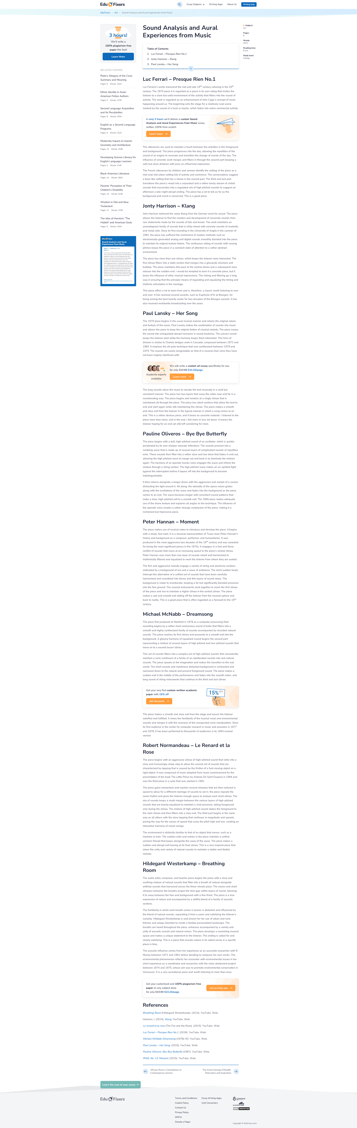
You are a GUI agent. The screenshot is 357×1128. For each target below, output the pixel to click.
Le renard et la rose (154, 1025)
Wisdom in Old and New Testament (114, 204)
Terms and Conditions (186, 1098)
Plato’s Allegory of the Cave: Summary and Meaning (116, 77)
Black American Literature (114, 173)
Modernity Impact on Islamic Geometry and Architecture (116, 143)
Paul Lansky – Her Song (164, 64)
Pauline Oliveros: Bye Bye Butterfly (162, 1051)
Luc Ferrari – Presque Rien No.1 (169, 54)
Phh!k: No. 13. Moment (155, 1058)
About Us (232, 4)
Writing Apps (216, 4)
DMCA (178, 1117)
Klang (168, 1019)
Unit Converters (210, 1102)
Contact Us (180, 1107)
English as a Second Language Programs (117, 126)
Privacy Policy (182, 1112)
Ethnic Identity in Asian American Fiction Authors (114, 94)
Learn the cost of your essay (118, 1084)
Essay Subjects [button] (194, 4)
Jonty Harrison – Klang (163, 59)
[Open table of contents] (191, 68)
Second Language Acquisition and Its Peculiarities (117, 110)
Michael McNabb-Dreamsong (159, 1038)
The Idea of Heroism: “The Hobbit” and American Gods (116, 220)
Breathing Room (152, 1012)
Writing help (249, 4)
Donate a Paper (182, 1121)
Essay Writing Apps (212, 1098)
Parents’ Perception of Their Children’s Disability (116, 188)
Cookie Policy (182, 1102)
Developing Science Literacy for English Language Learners (118, 159)
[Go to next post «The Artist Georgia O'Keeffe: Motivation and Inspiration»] (217, 1071)
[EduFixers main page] (112, 4)
